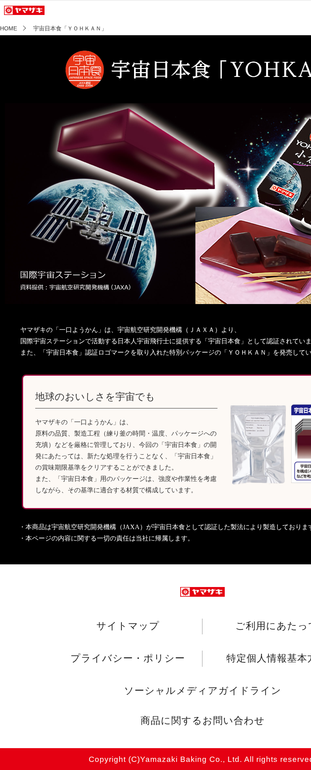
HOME (8, 28)
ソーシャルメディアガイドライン (202, 690)
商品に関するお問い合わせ (203, 720)
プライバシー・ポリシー (127, 658)
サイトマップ (128, 626)
